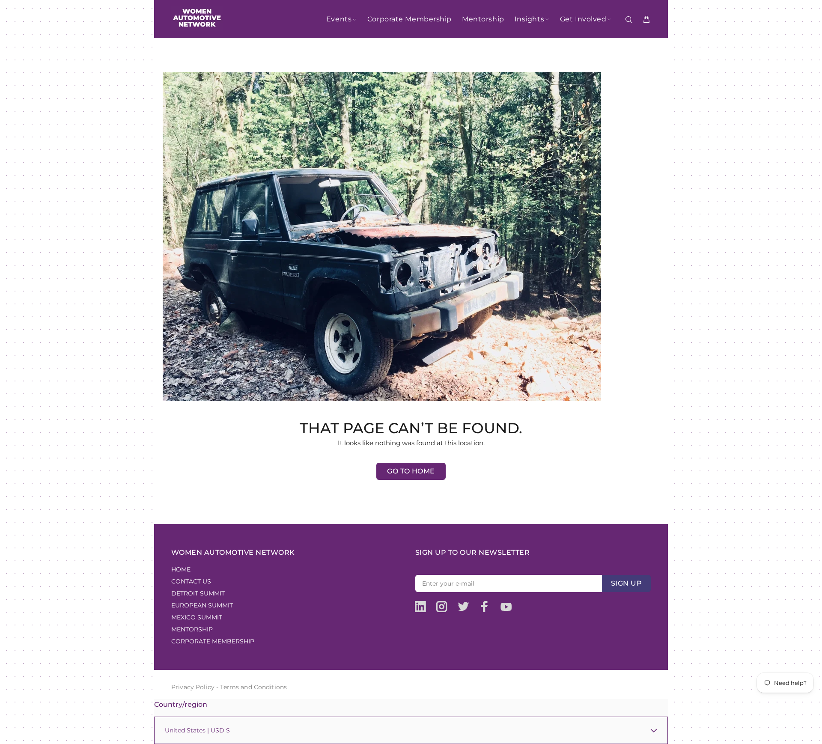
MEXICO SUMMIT (196, 617)
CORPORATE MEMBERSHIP (212, 641)
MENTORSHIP (192, 629)
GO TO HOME (411, 471)
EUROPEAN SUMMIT (202, 605)
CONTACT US (191, 581)
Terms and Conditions (253, 687)
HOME (181, 569)
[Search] (631, 20)
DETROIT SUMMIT (198, 593)
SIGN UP (626, 583)
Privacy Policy (192, 687)
